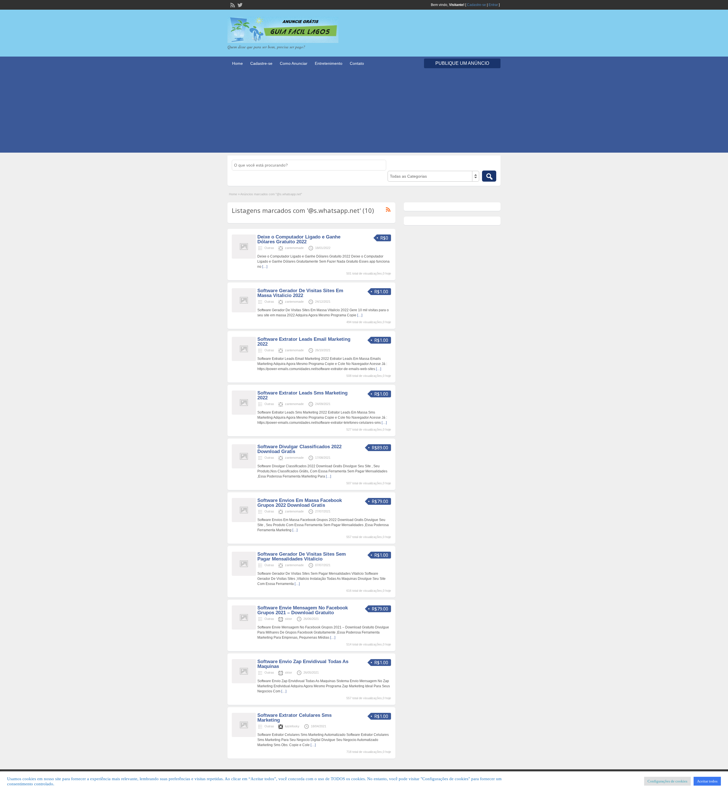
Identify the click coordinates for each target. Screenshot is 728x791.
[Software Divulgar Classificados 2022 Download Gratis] (244, 467)
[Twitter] (239, 4)
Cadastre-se (476, 5)
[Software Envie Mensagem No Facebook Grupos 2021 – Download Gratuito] (244, 628)
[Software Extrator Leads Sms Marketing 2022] (244, 414)
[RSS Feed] (232, 4)
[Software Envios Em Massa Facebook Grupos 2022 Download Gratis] (244, 521)
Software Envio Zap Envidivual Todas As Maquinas (302, 664)
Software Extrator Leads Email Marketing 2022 (303, 342)
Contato (357, 63)
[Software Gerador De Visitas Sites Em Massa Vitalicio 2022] (244, 311)
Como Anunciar (293, 63)
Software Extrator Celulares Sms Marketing (294, 718)
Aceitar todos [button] (707, 781)
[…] (264, 267)
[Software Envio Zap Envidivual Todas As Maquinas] (244, 682)
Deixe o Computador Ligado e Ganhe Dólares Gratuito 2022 (298, 239)
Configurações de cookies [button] (667, 781)
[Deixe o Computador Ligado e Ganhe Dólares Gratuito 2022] (244, 257)
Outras (269, 248)
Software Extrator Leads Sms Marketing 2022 (302, 395)
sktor (288, 618)
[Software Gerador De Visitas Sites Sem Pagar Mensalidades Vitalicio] (244, 575)
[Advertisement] (364, 113)
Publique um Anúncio (462, 63)
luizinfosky (292, 726)
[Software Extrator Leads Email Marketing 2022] (244, 360)
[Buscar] (489, 176)
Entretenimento (328, 63)
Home (237, 63)
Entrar (493, 5)
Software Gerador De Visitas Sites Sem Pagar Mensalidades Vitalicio (301, 556)
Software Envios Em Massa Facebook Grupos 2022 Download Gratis (299, 503)
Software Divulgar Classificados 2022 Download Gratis (299, 449)
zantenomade (294, 248)
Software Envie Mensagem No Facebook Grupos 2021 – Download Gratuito (302, 610)
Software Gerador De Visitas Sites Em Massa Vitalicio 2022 (300, 293)
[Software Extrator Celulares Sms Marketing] (244, 736)
